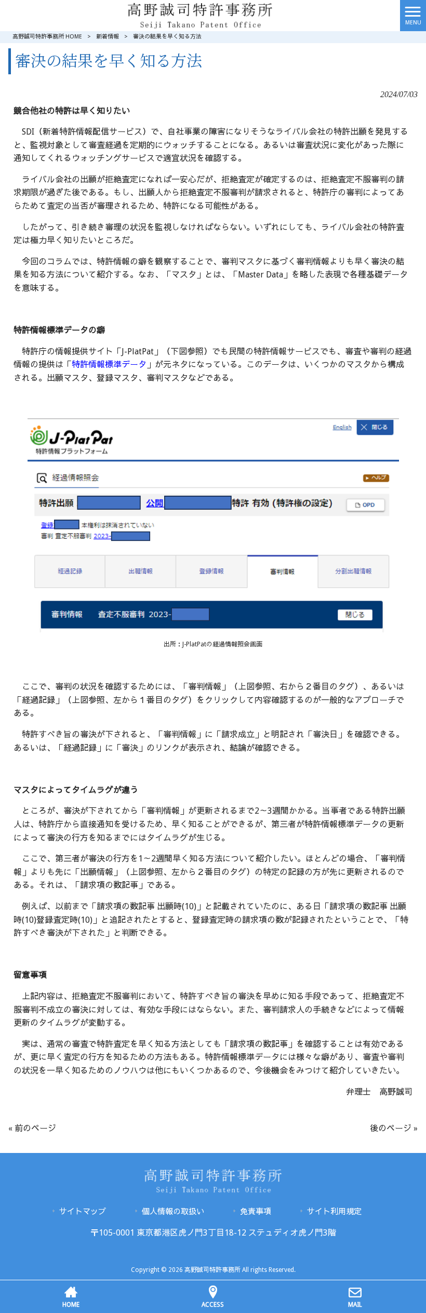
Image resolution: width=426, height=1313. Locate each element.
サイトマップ (82, 1211)
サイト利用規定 (334, 1211)
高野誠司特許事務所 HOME (47, 36)
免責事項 (255, 1211)
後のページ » (394, 1128)
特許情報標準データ (109, 364)
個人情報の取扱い (173, 1211)
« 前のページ (32, 1128)
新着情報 (107, 36)
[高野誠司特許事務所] (200, 15)
